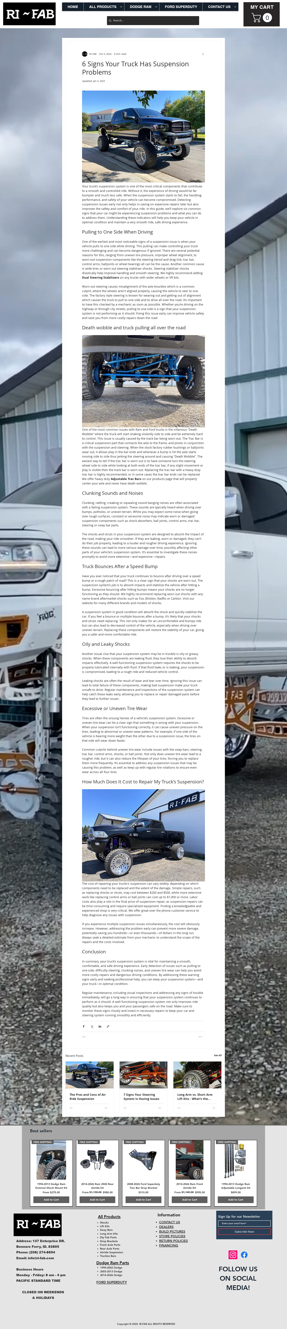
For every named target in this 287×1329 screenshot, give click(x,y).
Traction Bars (108, 1259)
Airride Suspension (111, 1256)
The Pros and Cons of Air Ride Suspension (88, 1097)
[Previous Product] (24, 1175)
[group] (143, 1175)
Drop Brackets (109, 1244)
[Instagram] (233, 1258)
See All (218, 1055)
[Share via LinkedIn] (99, 1026)
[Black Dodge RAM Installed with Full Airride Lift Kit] (90, 1075)
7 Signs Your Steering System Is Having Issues (141, 1097)
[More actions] (203, 54)
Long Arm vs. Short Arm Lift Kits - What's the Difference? (195, 1097)
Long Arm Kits (109, 1237)
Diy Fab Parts (108, 1241)
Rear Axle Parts (109, 1252)
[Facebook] (244, 1258)
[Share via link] (108, 1026)
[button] (262, 17)
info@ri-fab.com (41, 1262)
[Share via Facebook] (83, 1026)
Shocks (104, 1226)
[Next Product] (262, 1175)
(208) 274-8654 (42, 1256)
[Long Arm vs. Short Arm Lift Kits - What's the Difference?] (197, 1075)
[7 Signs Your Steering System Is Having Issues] (144, 1075)
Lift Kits (104, 1229)
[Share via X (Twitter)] (91, 1026)
